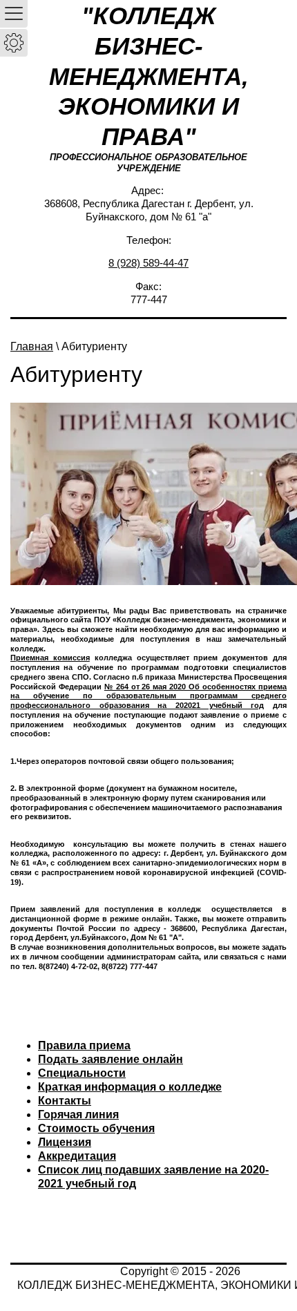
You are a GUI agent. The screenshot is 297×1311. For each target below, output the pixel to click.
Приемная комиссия (50, 657)
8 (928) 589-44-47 (148, 263)
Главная (31, 346)
